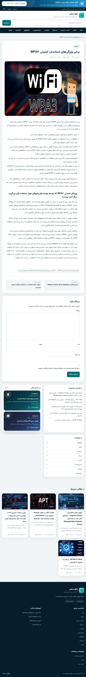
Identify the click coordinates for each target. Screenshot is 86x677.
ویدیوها (9, 9)
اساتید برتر (81, 664)
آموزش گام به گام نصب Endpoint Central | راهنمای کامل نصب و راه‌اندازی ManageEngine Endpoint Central (72, 519)
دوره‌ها (15, 9)
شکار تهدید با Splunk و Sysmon (31, 613)
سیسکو (55, 30)
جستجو (6, 23)
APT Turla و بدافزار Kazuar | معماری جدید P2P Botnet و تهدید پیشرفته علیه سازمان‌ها (43, 516)
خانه (81, 30)
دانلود (10, 30)
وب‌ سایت (77, 355)
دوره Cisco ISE (36, 625)
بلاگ (83, 660)
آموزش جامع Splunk (35, 621)
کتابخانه (18, 30)
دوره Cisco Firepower (35, 617)
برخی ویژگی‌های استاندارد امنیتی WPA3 (68, 270)
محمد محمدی (53, 57)
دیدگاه (77, 311)
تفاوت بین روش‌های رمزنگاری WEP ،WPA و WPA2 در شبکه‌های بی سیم (36, 270)
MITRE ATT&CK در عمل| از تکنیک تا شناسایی (68, 420)
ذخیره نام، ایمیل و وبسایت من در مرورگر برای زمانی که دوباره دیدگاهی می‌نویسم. (59, 368)
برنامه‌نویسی (37, 30)
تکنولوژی (27, 30)
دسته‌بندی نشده (79, 656)
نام (78, 344)
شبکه (74, 30)
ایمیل (40, 344)
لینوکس (46, 30)
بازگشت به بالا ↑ (6, 673)
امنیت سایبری (65, 30)
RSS (4, 9)
